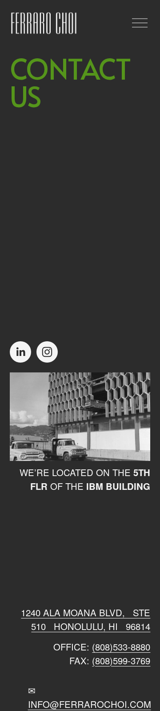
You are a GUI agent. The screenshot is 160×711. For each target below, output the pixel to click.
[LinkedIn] (20, 352)
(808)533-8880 (121, 646)
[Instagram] (47, 352)
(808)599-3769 (121, 660)
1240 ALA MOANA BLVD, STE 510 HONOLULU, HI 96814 (85, 619)
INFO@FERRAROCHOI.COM (89, 704)
